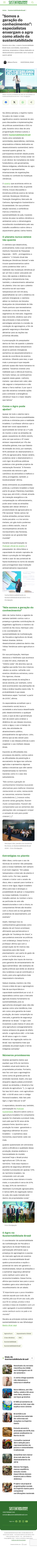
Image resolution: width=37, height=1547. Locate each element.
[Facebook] (16, 1521)
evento (7, 183)
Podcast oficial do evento (13, 546)
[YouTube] (26, 1521)
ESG (20, 1338)
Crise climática (9, 1338)
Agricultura (8, 1334)
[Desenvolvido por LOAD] (24, 1544)
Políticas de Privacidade (19, 1540)
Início (4, 10)
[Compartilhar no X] (14, 102)
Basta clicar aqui (9, 1325)
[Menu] (4, 2)
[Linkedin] (19, 1521)
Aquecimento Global (24, 1334)
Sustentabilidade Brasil (16, 10)
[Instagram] (23, 1521)
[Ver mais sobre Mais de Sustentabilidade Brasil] (32, 1358)
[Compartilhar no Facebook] (5, 102)
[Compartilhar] (31, 102)
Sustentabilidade (10, 1342)
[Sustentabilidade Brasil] (18, 2)
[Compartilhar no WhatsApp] (22, 102)
